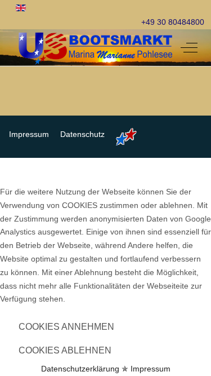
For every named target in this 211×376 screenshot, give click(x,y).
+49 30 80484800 (172, 21)
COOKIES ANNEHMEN (66, 326)
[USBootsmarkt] (95, 47)
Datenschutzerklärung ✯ (84, 368)
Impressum (150, 368)
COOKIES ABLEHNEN (65, 350)
